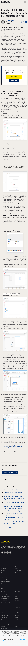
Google (16, 619)
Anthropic (17, 615)
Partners (16, 602)
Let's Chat (5, 557)
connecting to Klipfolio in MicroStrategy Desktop (11, 447)
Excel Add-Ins (4, 579)
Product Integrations (5, 594)
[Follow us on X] (23, 22)
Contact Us (17, 607)
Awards (16, 598)
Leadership (17, 600)
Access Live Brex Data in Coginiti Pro (14, 511)
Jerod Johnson (10, 20)
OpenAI (16, 626)
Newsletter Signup (5, 624)
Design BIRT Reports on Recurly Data (14, 490)
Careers (16, 605)
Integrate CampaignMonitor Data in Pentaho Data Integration (13, 493)
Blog (2, 619)
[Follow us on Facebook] (21, 22)
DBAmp (16, 572)
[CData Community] (10, 552)
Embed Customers (5, 598)
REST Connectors (4, 577)
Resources (3, 621)
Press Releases (18, 594)
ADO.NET (3, 570)
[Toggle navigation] (25, 2)
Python (2, 572)
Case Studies (4, 617)
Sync (16, 566)
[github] (7, 552)
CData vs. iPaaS (4, 600)
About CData (17, 591)
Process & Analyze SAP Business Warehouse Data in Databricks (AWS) (14, 507)
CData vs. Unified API (5, 602)
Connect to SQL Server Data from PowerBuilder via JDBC (13, 514)
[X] (5, 552)
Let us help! (14, 80)
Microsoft (17, 621)
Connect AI (17, 568)
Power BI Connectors (5, 581)
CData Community (5, 615)
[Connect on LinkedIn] (26, 22)
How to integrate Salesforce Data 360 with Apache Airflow (14, 522)
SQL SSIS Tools (18, 570)
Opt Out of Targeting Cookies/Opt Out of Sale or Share (14, 643)
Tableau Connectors (5, 583)
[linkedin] (2, 552)
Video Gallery (4, 628)
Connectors (3, 591)
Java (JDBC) (3, 568)
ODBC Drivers (4, 566)
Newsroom (17, 596)
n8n (15, 624)
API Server (3, 575)
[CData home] (6, 2)
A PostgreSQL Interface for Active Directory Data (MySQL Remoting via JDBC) (14, 498)
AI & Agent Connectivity (6, 596)
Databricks (17, 617)
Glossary (3, 626)
